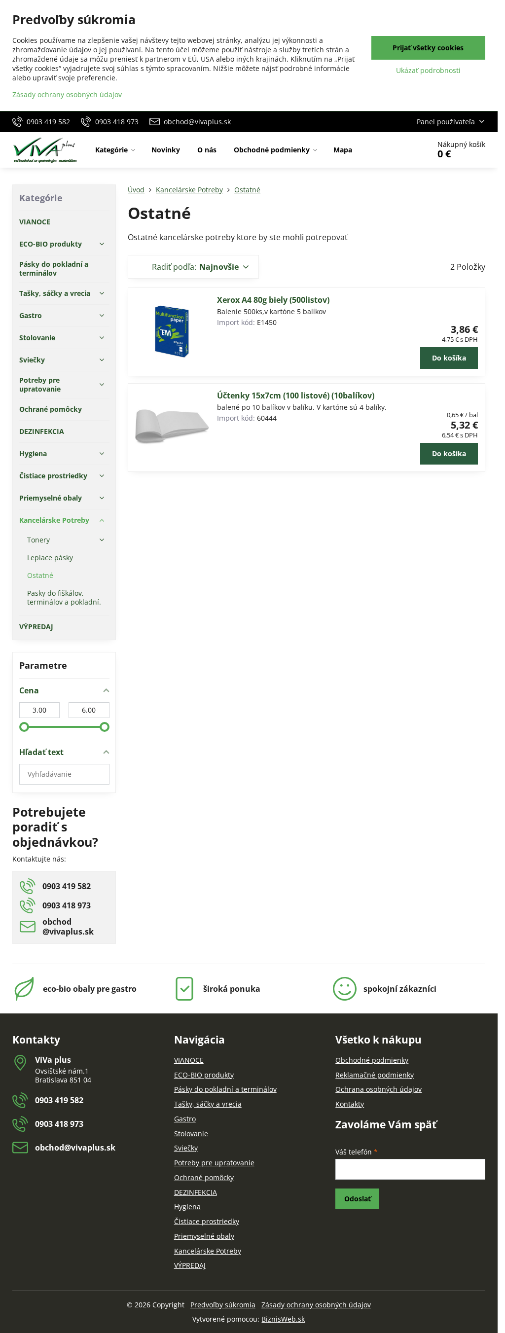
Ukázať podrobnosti (428, 70)
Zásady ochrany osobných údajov (316, 1304)
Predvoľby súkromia (222, 1304)
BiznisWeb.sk (283, 1319)
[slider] (24, 727)
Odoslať (357, 1198)
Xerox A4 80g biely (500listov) (273, 299)
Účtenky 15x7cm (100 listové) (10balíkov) (295, 395)
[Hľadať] (394, 150)
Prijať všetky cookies (428, 47)
